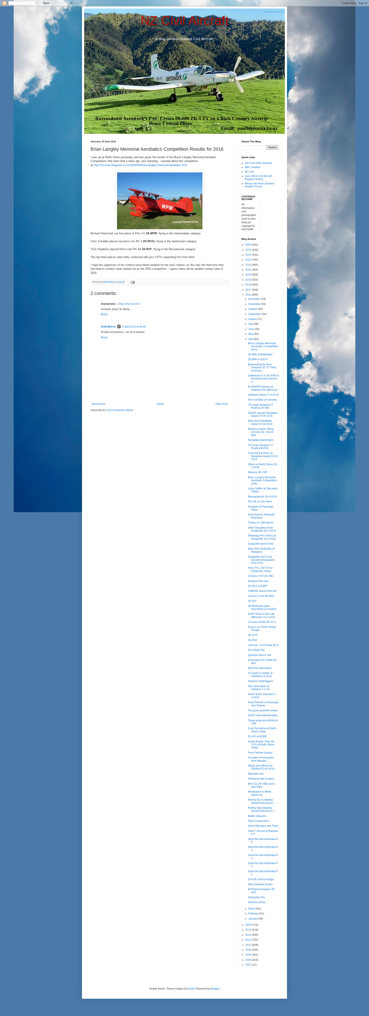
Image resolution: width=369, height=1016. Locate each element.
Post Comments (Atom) (119, 410)
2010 (248, 949)
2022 (248, 264)
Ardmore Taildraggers (260, 681)
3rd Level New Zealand (258, 163)
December (254, 298)
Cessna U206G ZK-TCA (262, 622)
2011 (248, 944)
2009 (248, 954)
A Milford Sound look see (262, 590)
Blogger (215, 988)
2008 (248, 959)
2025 (248, 249)
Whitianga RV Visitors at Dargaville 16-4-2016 (262, 537)
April (251, 339)
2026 (248, 244)
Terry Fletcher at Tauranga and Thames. (263, 704)
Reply (104, 314)
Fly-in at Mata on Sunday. (262, 399)
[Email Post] (132, 282)
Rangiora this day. (258, 581)
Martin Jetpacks (257, 816)
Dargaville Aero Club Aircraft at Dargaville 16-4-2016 (261, 559)
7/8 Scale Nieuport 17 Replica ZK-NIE (260, 406)
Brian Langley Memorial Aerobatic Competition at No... (262, 480)
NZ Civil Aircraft (185, 20)
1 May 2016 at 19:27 (129, 303)
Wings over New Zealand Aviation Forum (259, 185)
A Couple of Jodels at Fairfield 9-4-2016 (260, 675)
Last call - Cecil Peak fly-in (263, 645)
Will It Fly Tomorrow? (260, 668)
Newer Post (98, 403)
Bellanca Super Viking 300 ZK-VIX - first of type (261, 432)
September (255, 314)
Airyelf (191, 988)
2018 (248, 284)
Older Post (221, 403)
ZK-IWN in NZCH (258, 359)
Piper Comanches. (258, 820)
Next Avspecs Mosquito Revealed (261, 516)
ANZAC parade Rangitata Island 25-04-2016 (263, 414)
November (254, 304)
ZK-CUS (253, 635)
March (252, 908)
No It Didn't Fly (256, 650)
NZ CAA (249, 171)
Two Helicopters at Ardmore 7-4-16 (258, 688)
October (253, 309)
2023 (248, 259)
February (253, 913)
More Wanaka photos (260, 884)
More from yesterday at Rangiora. (261, 550)
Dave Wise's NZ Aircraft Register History (258, 178)
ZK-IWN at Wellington (260, 354)
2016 (248, 294)
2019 (248, 279)
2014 (248, 929)
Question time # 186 (259, 655)
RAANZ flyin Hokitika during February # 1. (261, 809)
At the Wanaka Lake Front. (263, 825)
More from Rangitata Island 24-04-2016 (260, 422)
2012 (248, 939)
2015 (248, 924)
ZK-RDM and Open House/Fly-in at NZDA (262, 608)
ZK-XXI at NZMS (257, 736)
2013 (248, 934)
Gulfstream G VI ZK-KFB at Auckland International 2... (263, 378)
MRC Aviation (253, 167)
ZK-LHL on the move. (260, 501)
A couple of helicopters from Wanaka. (261, 759)
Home (160, 403)
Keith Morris (108, 326)
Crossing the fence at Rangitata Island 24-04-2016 (263, 456)
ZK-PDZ (252, 640)
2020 (248, 274)
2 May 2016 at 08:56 (134, 326)
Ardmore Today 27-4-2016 (263, 394)
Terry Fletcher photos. (260, 752)
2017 (248, 289)
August (252, 319)
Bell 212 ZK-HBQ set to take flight (261, 785)
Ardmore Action (257, 902)
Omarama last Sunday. (261, 778)
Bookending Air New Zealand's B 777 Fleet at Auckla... (262, 367)
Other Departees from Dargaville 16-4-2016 (262, 529)
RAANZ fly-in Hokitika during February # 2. (261, 801)
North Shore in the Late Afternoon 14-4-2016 (261, 615)
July (251, 323)
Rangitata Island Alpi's (261, 440)
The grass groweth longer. (263, 710)
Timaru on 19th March (260, 522)
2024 (248, 254)
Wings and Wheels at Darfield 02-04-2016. (261, 767)
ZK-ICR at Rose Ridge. (261, 879)
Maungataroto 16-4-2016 (262, 496)
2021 (248, 269)
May (251, 333)
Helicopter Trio (256, 897)
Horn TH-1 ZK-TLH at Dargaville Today (260, 569)
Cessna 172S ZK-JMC (261, 575)
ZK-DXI (252, 600)
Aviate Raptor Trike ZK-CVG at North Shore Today (261, 744)
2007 (248, 964)
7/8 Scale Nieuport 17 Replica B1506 (260, 447)
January (253, 918)
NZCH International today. (263, 715)
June (251, 329)
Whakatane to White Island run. (259, 793)
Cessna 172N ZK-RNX (261, 596)
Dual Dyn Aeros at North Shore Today (262, 730)
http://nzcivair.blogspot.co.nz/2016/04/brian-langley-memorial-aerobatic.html (140, 165)
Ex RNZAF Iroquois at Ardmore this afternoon (263, 388)
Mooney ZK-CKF (257, 472)
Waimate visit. (256, 773)
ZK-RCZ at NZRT (258, 586)
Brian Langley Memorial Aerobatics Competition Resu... (263, 346)
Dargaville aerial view (260, 543)
